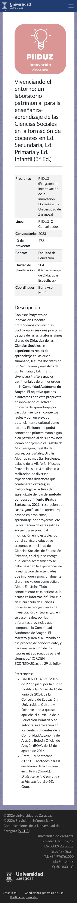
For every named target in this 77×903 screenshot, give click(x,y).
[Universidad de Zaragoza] (24, 881)
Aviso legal (10, 892)
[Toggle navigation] (71, 6)
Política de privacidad (24, 897)
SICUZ (24, 831)
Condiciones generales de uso (44, 892)
